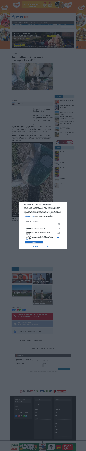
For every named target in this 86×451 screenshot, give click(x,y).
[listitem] (43, 221)
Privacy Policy (50, 246)
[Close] (65, 204)
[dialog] (43, 225)
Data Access (43, 246)
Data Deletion (36, 246)
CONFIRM (34, 242)
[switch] (58, 224)
